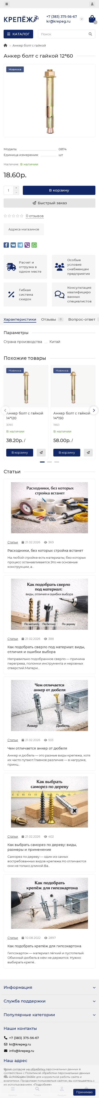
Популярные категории (29, 1014)
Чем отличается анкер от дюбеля (37, 748)
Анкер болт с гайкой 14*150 (71, 415)
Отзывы (51, 319)
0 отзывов (35, 216)
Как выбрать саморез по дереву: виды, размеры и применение (42, 847)
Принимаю (84, 1092)
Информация (18, 987)
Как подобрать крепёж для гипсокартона (44, 946)
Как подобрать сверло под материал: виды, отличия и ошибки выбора (46, 649)
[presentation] (5, 410)
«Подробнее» (42, 1084)
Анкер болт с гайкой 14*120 (24, 415)
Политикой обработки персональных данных (57, 1073)
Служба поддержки (25, 1001)
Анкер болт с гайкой (29, 45)
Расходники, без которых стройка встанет (45, 550)
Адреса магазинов (23, 229)
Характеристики (20, 319)
